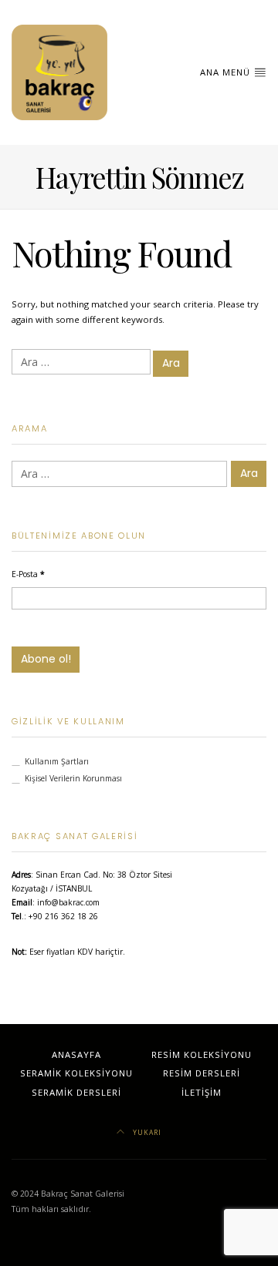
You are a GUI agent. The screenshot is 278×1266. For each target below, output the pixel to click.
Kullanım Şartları (57, 761)
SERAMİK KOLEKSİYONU (76, 1073)
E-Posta (28, 574)
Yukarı (146, 1132)
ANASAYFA (76, 1054)
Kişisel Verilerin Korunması (73, 778)
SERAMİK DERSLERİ (76, 1092)
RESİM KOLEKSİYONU (201, 1054)
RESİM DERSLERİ (201, 1073)
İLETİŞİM (201, 1092)
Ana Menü (226, 72)
